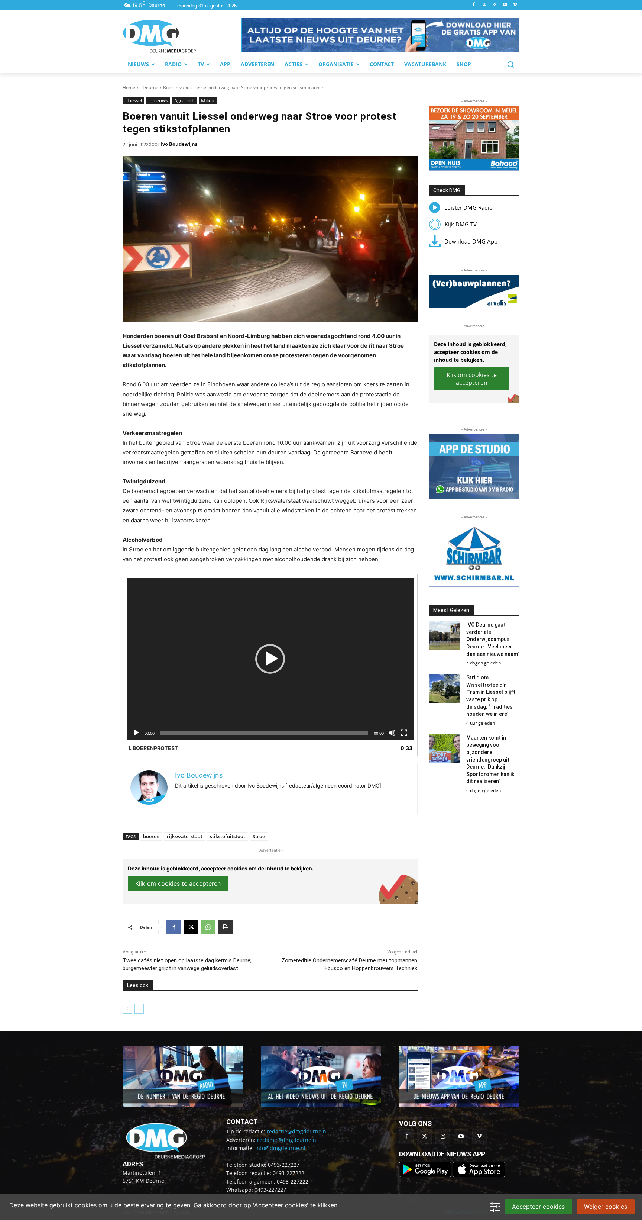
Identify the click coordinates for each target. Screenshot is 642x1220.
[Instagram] (494, 5)
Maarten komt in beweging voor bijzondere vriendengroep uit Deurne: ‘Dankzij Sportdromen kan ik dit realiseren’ (490, 760)
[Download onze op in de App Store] (479, 1175)
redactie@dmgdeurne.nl (297, 1131)
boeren (151, 836)
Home (129, 87)
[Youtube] (504, 5)
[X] (191, 927)
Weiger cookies (605, 1206)
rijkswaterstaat (184, 836)
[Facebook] (474, 5)
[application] (270, 659)
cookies (86, 1205)
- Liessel (133, 100)
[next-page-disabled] (139, 1009)
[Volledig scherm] (404, 733)
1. (153, 748)
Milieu (207, 100)
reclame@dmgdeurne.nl (287, 1139)
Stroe (259, 836)
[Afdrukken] (225, 927)
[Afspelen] (136, 733)
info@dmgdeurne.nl (280, 1148)
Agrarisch (184, 100)
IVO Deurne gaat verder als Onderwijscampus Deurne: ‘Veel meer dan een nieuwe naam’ (492, 639)
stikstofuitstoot (227, 836)
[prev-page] (127, 1009)
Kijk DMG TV (461, 224)
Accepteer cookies (538, 1206)
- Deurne (149, 87)
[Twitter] (484, 5)
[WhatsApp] (208, 927)
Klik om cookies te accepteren (178, 883)
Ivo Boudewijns (179, 144)
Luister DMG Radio (468, 207)
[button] (380, 35)
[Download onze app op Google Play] (426, 1175)
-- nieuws (158, 100)
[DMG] (182, 36)
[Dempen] (392, 733)
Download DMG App (470, 241)
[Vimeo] (515, 5)
